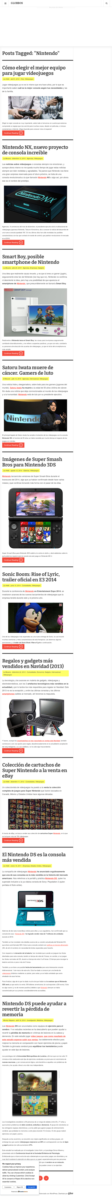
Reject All (20, 1187)
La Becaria (7, 158)
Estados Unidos (36, 866)
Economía (40, 672)
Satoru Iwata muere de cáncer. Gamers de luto (27, 370)
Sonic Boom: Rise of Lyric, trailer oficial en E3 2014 (31, 577)
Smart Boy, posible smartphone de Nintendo (30, 259)
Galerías (26, 470)
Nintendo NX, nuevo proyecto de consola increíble (35, 150)
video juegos (37, 1036)
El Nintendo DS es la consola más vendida (34, 857)
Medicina (40, 1020)
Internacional (34, 379)
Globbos (17, 3)
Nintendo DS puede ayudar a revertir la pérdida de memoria (34, 1009)
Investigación (31, 1020)
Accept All (31, 1187)
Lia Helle (6, 79)
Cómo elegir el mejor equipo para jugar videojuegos (34, 70)
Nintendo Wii (19, 934)
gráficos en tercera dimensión (57, 945)
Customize (7, 1187)
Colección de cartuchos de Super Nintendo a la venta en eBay (34, 770)
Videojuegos (29, 79)
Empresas (33, 268)
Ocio (22, 79)
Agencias (30, 158)
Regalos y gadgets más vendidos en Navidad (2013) (33, 663)
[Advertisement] (56, 24)
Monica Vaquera (9, 1020)
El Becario (6, 379)
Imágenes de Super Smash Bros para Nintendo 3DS (32, 462)
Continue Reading (11, 133)
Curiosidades (26, 585)
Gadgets (41, 268)
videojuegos (6, 973)
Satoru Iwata (16, 387)
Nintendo (42, 177)
